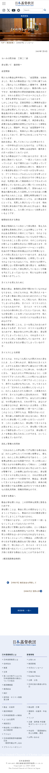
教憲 (5, 668)
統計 (5, 693)
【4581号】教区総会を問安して (23, 583)
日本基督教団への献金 (13, 715)
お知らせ (32, 660)
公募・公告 (33, 680)
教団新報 (24, 16)
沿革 (5, 672)
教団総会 (7, 689)
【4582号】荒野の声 (31, 591)
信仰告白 (7, 664)
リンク (31, 718)
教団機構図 (8, 685)
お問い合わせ (33, 737)
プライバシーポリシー (13, 747)
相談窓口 (7, 723)
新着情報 (30, 655)
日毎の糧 (32, 672)
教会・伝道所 (9, 707)
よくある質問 (9, 719)
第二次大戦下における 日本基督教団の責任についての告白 (13, 678)
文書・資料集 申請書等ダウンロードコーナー (37, 724)
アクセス (7, 734)
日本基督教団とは (9, 655)
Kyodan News (34, 676)
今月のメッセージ (35, 668)
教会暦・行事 (33, 707)
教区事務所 (8, 711)
